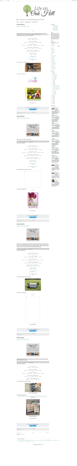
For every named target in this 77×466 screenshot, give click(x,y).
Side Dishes (53, 67)
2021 (52, 73)
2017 (52, 98)
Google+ (32, 42)
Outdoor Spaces (54, 63)
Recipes (53, 65)
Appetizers (53, 49)
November (54, 75)
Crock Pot (53, 51)
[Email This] (31, 112)
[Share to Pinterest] (34, 112)
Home (33, 432)
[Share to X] (33, 112)
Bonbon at (33, 44)
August (54, 79)
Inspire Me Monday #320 (23, 118)
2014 (52, 102)
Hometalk (42, 45)
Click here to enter (32, 109)
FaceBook (28, 39)
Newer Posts (19, 432)
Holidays (41, 440)
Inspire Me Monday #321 (23, 27)
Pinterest (37, 39)
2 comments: (28, 333)
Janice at (33, 41)
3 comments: (28, 112)
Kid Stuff (43, 440)
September (54, 78)
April (53, 84)
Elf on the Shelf (54, 55)
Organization (53, 62)
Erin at (32, 53)
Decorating (53, 52)
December (54, 74)
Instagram (33, 39)
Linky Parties (20, 113)
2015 (52, 101)
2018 (52, 97)
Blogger (42, 444)
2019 (52, 96)
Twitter (29, 42)
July (53, 80)
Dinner (53, 53)
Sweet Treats (33, 441)
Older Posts (47, 432)
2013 (52, 103)
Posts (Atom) (22, 434)
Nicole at (33, 47)
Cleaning (53, 50)
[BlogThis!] (32, 112)
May (53, 83)
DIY (52, 54)
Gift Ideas (38, 440)
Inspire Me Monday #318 (23, 340)
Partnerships (53, 64)
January (54, 93)
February (54, 92)
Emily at (32, 38)
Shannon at (33, 50)
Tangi (39, 51)
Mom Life (53, 61)
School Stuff (53, 66)
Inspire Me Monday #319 (23, 226)
